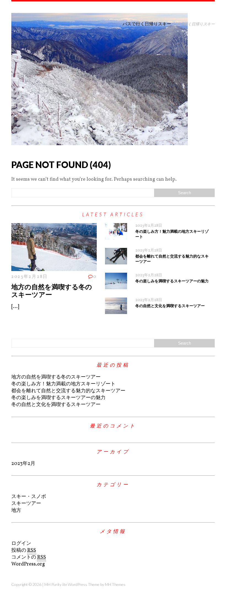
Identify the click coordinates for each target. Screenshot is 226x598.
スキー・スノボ (28, 496)
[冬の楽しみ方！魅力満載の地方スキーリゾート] (116, 236)
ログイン (21, 543)
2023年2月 (23, 463)
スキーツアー (26, 503)
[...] (15, 306)
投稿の (23, 550)
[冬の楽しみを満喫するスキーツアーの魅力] (116, 285)
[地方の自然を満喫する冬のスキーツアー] (54, 267)
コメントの (28, 557)
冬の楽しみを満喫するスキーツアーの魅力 (172, 280)
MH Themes (115, 584)
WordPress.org (28, 564)
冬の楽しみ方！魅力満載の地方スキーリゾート (63, 384)
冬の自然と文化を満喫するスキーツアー (170, 305)
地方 (16, 510)
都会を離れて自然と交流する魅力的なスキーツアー (68, 391)
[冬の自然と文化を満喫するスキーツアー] (116, 310)
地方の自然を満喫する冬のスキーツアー (51, 291)
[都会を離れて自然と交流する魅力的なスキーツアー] (116, 261)
